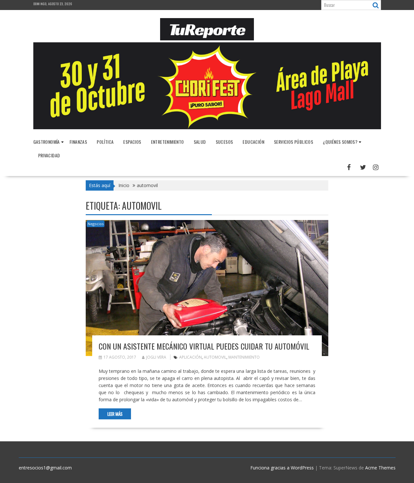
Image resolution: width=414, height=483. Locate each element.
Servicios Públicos (293, 141)
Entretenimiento (167, 141)
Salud (200, 141)
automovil (215, 357)
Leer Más (115, 414)
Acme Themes (380, 468)
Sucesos (224, 141)
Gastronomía (46, 141)
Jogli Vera (156, 357)
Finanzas (78, 141)
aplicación (190, 357)
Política (105, 141)
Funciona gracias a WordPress (282, 468)
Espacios (132, 141)
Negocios (96, 223)
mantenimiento (244, 357)
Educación (253, 141)
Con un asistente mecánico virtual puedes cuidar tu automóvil (204, 346)
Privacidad (49, 155)
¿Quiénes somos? (340, 141)
